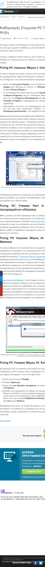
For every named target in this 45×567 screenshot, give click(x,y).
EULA (21, 558)
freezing (41, 38)
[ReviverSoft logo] (9, 11)
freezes (36, 38)
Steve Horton (6, 38)
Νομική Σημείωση (31, 558)
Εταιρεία (5, 558)
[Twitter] (41, 564)
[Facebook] (36, 564)
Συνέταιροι (14, 558)
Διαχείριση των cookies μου (12, 560)
